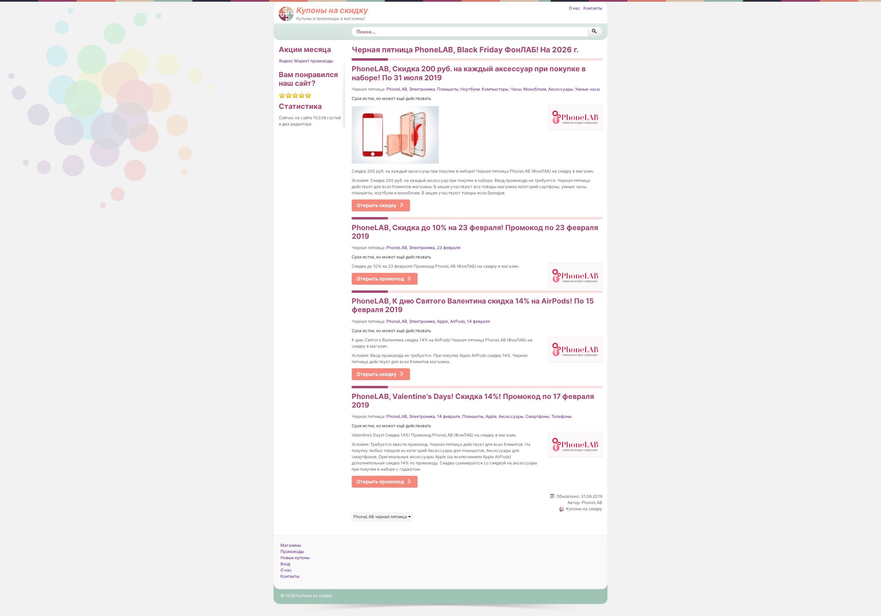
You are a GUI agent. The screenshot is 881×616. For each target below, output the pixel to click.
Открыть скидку (376, 205)
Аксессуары (560, 89)
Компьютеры (495, 89)
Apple (442, 321)
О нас (574, 8)
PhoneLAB (396, 89)
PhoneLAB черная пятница (380, 516)
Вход (285, 563)
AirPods (457, 321)
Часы (515, 89)
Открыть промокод (380, 278)
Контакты (592, 8)
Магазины (290, 545)
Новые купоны (295, 557)
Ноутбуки (470, 89)
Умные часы (587, 89)
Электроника (422, 89)
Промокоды (292, 551)
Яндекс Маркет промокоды (306, 60)
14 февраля (478, 321)
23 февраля (448, 247)
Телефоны (561, 416)
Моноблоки (534, 89)
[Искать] (594, 32)
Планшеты (447, 89)
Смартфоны (537, 416)
